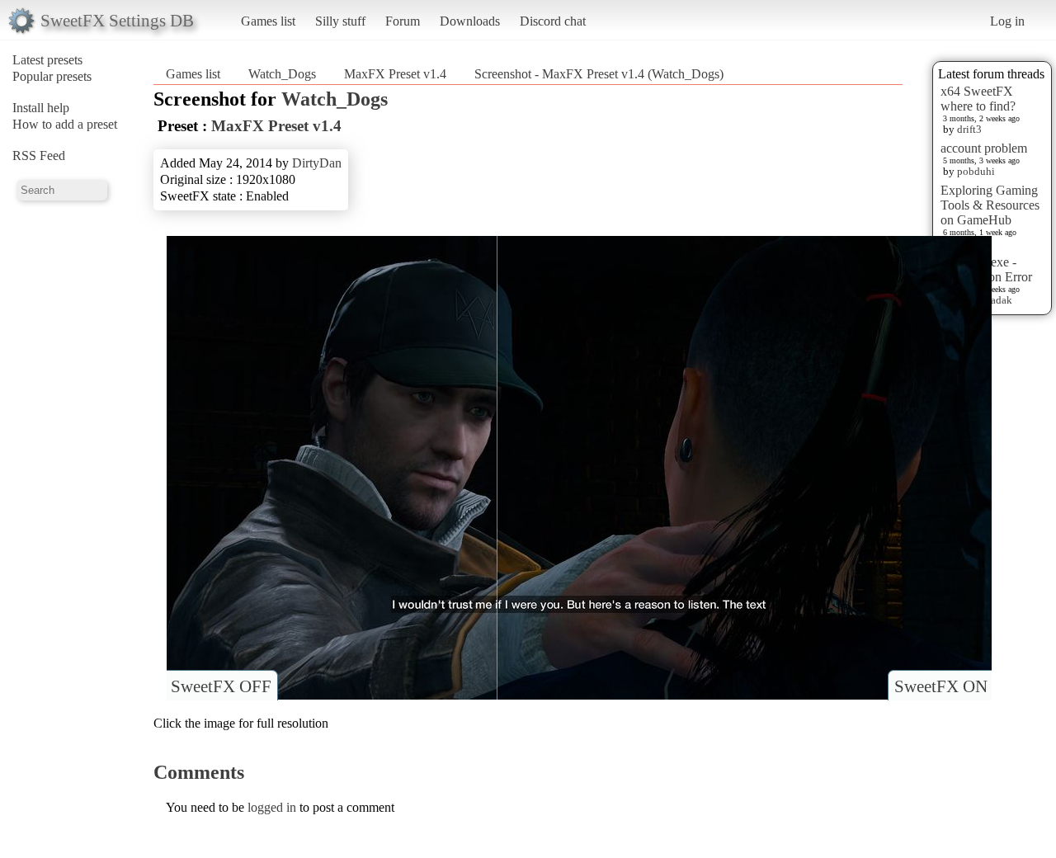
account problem (983, 148)
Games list (268, 21)
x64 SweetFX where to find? (978, 98)
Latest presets (47, 60)
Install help (40, 108)
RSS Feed (38, 155)
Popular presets (52, 76)
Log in (1007, 21)
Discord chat (553, 21)
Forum (402, 21)
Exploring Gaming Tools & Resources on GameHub (990, 205)
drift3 (969, 129)
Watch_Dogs (282, 74)
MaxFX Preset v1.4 (395, 74)
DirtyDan (317, 163)
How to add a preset (64, 124)
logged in (272, 807)
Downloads (470, 21)
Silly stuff (340, 21)
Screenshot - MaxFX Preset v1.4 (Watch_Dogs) (599, 74)
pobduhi (976, 171)
